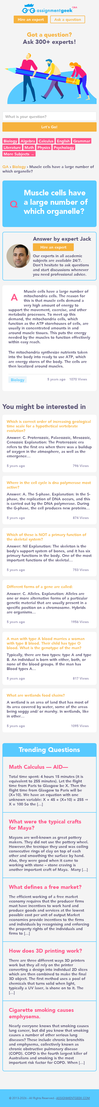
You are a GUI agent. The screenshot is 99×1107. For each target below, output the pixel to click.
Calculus (46, 140)
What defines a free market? (45, 887)
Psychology (64, 147)
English (63, 140)
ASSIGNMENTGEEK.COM (73, 1098)
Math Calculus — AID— (38, 767)
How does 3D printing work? (45, 951)
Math (29, 147)
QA (5, 166)
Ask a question (67, 19)
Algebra (28, 140)
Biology (10, 140)
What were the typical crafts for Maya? (45, 825)
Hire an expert (31, 19)
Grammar (81, 140)
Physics (43, 147)
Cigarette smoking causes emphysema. (41, 1013)
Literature (12, 147)
